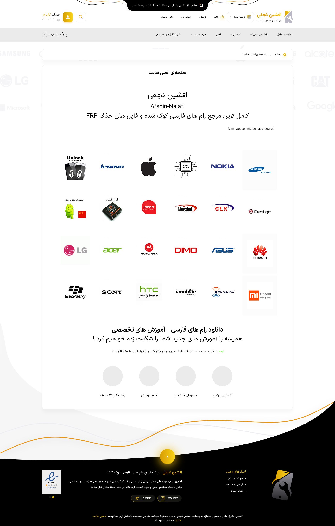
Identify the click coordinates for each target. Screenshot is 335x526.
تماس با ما (186, 17)
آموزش (236, 35)
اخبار (218, 35)
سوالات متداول (285, 35)
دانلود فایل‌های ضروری (168, 35)
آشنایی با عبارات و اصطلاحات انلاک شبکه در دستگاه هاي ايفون (156, 5)
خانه (277, 55)
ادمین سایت (99, 516)
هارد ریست (200, 35)
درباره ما (202, 17)
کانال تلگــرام (167, 17)
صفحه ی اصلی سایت (254, 55)
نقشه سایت (237, 491)
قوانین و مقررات (258, 35)
